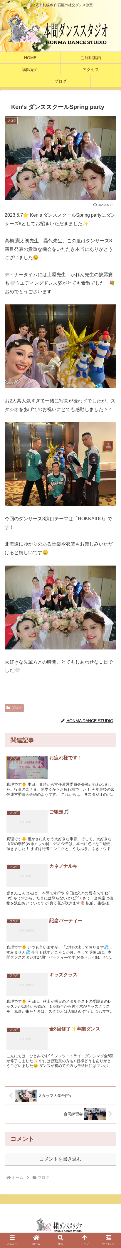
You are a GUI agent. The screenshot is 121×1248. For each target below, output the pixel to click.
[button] (108, 1107)
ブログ (16, 708)
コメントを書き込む (60, 1158)
